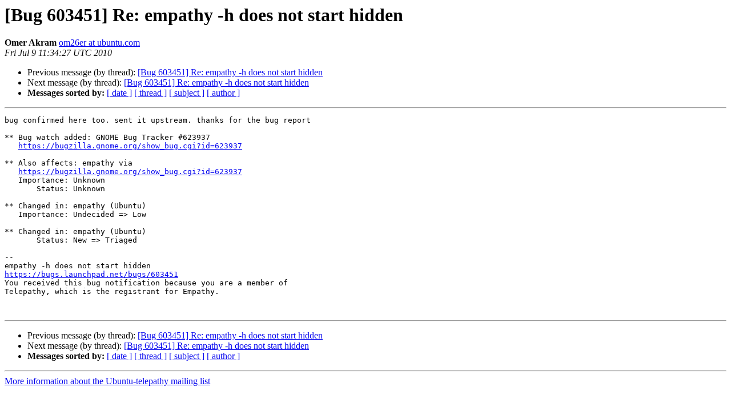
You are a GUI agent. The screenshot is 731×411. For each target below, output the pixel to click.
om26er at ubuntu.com (99, 42)
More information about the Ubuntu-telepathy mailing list (107, 381)
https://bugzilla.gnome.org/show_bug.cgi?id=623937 (130, 146)
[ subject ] (186, 93)
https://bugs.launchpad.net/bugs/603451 (91, 274)
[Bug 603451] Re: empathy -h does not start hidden (230, 72)
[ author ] (223, 93)
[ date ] (119, 93)
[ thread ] (150, 93)
